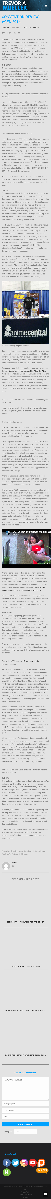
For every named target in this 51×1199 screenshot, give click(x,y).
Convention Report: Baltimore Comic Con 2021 (26, 1055)
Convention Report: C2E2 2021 (26, 966)
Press (25, 1189)
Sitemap (25, 1197)
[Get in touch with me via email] (13, 866)
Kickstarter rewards (31, 661)
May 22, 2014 (21, 27)
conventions (34, 27)
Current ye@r (8, 1131)
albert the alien (12, 851)
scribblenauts (23, 854)
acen (4, 851)
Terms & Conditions (25, 1195)
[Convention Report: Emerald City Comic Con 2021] (26, 990)
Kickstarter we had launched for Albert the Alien (27, 371)
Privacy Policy (25, 1192)
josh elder (33, 851)
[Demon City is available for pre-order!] (26, 901)
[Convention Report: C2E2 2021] (26, 945)
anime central (24, 851)
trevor (6, 27)
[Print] (20, 32)
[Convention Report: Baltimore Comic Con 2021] (26, 1034)
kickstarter (42, 851)
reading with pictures (10, 854)
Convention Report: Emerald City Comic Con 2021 (26, 1011)
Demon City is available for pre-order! (26, 922)
